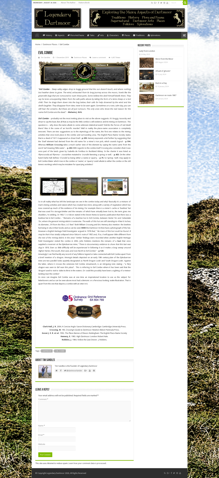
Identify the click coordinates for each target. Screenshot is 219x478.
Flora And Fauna (77, 35)
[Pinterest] (164, 3)
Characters (114, 35)
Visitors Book (84, 3)
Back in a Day (161, 83)
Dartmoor (47, 351)
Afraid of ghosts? (163, 71)
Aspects (61, 35)
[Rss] (152, 3)
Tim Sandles (45, 58)
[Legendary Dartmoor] (57, 17)
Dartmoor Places (50, 44)
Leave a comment (99, 58)
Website (41, 444)
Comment (43, 399)
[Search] (185, 2)
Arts (102, 35)
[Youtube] (167, 3)
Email (41, 435)
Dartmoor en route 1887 (166, 95)
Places (127, 35)
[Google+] (155, 3)
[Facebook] (158, 3)
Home (37, 35)
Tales (92, 35)
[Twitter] (161, 3)
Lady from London (147, 51)
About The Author (68, 3)
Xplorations (155, 35)
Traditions (140, 35)
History (49, 35)
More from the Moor (164, 59)
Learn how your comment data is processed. (87, 463)
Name (41, 426)
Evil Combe (60, 351)
